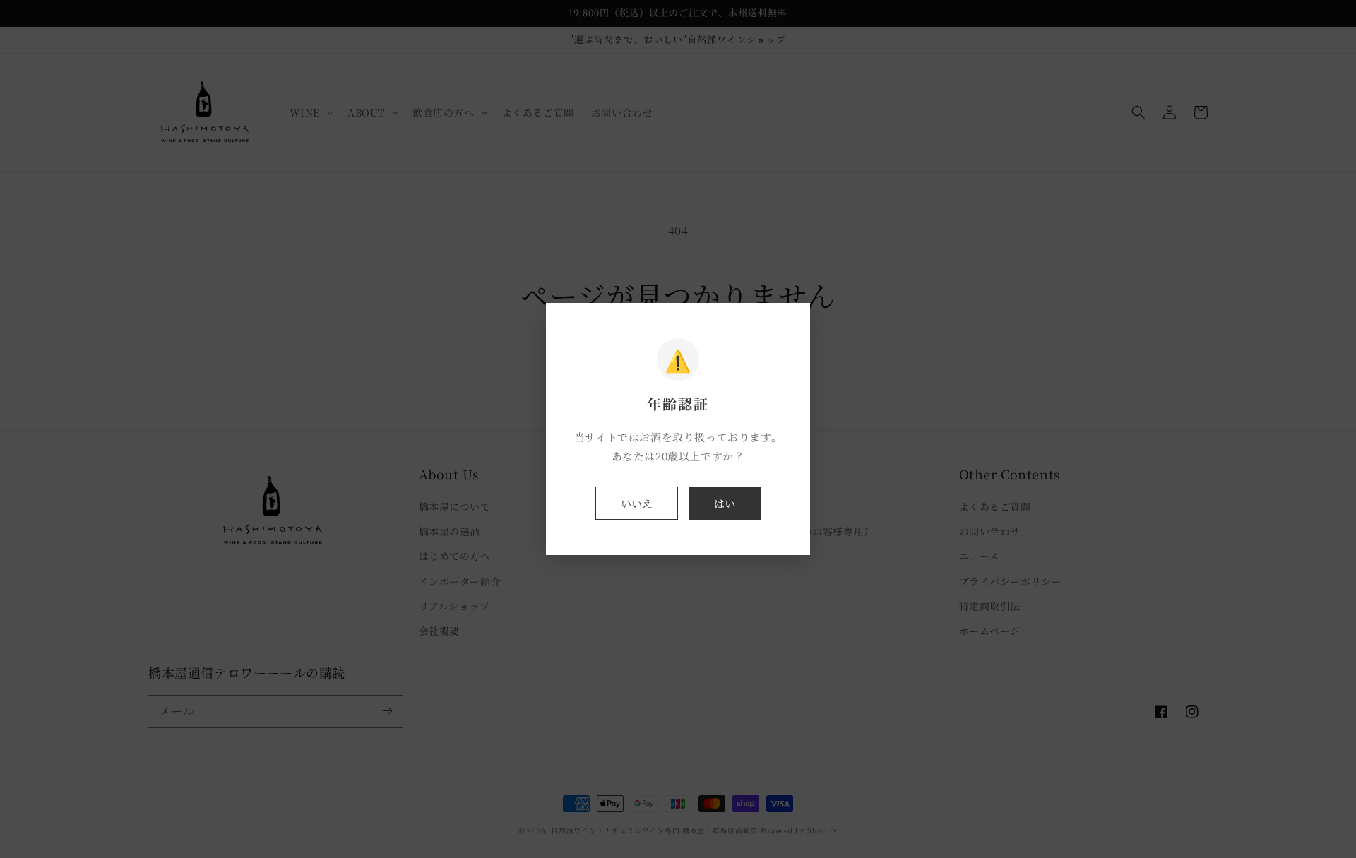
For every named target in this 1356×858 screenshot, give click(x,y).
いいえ (637, 503)
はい (724, 503)
